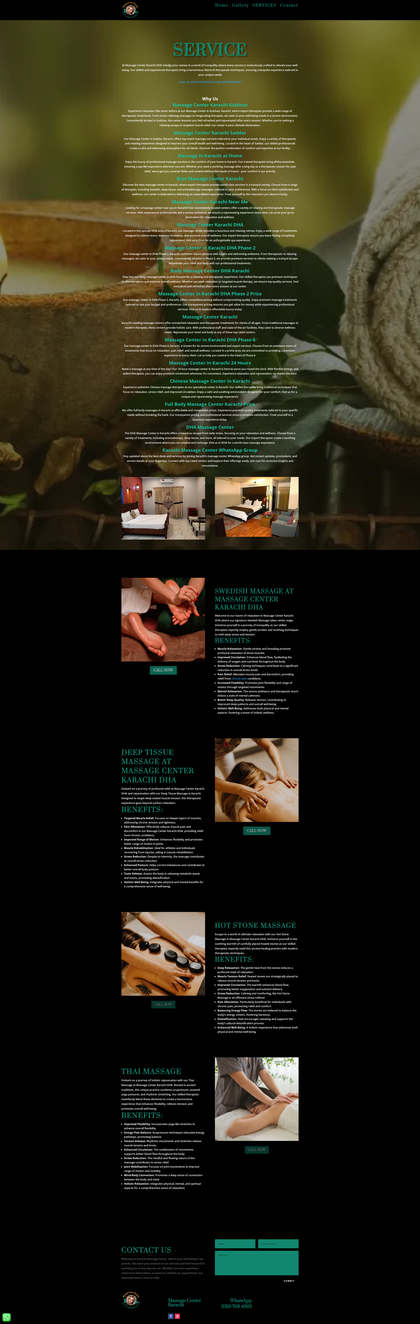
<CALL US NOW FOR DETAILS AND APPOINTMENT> (210, 82)
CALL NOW (163, 670)
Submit (289, 1280)
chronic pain (239, 678)
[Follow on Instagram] (177, 1316)
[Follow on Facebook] (170, 1316)
